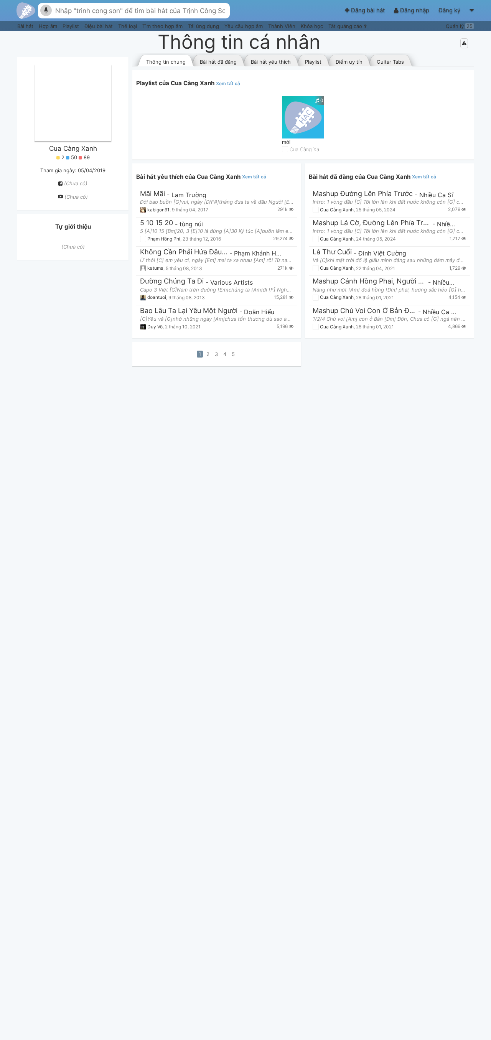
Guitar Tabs (390, 62)
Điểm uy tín (349, 62)
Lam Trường (188, 195)
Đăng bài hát (367, 10)
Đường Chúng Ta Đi (172, 281)
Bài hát (26, 26)
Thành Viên (282, 26)
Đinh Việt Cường (382, 253)
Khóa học (313, 26)
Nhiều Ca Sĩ (436, 195)
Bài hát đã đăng (218, 62)
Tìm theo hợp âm (163, 26)
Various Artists (231, 282)
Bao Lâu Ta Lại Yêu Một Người (188, 311)
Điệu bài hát (99, 26)
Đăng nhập (415, 10)
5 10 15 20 (156, 223)
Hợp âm (49, 26)
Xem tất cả (228, 83)
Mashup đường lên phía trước (363, 194)
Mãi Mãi (152, 194)
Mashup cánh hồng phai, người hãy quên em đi (369, 281)
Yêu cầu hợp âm (244, 26)
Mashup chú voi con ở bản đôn (364, 311)
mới (286, 142)
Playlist (72, 26)
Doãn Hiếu (259, 312)
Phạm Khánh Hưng (260, 253)
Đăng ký (450, 10)
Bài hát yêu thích (271, 62)
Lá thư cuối (332, 252)
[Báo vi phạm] (464, 43)
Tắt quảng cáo (346, 26)
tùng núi (191, 224)
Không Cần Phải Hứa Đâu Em (183, 252)
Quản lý (459, 26)
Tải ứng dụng (204, 26)
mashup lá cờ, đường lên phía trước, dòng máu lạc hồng (371, 223)
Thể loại (128, 26)
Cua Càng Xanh (73, 148)
